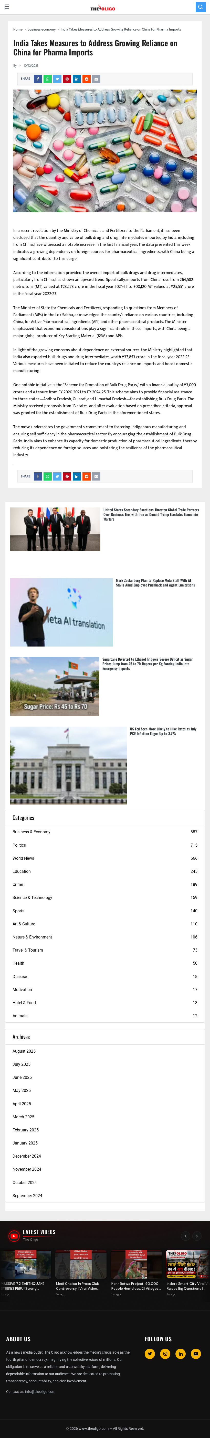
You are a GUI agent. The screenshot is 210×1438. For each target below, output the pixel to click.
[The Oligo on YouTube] (14, 1236)
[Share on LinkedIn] (77, 79)
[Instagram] (165, 1354)
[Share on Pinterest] (67, 79)
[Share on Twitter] (57, 79)
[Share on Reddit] (86, 79)
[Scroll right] (197, 1236)
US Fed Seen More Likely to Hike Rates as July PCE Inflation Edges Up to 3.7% (163, 731)
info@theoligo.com (40, 1392)
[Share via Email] (96, 79)
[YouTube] (196, 1354)
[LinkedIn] (180, 1354)
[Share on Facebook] (38, 79)
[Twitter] (150, 1354)
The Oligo (30, 1240)
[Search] (201, 7)
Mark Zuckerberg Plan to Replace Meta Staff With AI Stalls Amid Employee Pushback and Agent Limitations (155, 583)
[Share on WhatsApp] (48, 79)
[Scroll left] (185, 1236)
